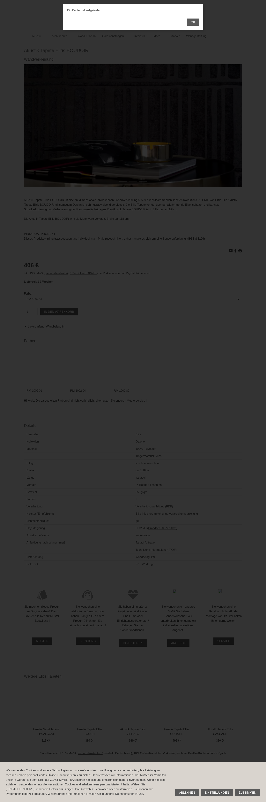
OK (193, 22)
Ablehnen (187, 792)
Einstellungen (217, 792)
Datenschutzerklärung (129, 793)
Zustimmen (247, 792)
